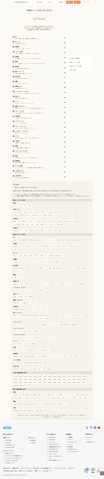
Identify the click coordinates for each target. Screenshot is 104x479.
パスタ (41, 277)
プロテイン (80, 324)
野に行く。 (65, 415)
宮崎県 (84, 382)
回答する (77, 2)
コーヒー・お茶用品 (40, 350)
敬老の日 (23, 215)
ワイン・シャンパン (18, 331)
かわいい (75, 397)
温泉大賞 (33, 440)
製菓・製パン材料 (53, 255)
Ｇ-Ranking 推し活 (57, 417)
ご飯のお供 (60, 221)
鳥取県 (15, 382)
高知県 (54, 382)
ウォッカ (31, 337)
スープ (36, 290)
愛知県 (50, 379)
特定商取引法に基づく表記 (10, 471)
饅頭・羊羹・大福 (37, 315)
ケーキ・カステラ (66, 315)
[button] (39, 37)
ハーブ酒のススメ (47, 417)
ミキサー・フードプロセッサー (62, 356)
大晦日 (50, 215)
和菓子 (23, 315)
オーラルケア (53, 224)
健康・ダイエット (27, 302)
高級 (27, 397)
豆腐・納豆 (56, 268)
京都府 (64, 379)
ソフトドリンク (17, 324)
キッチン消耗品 (44, 362)
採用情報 (70, 447)
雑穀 (42, 255)
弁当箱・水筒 (31, 350)
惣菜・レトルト (44, 268)
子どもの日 (56, 212)
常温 (81, 397)
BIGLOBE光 (9, 440)
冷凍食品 (16, 309)
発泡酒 (33, 343)
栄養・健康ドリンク (18, 302)
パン (47, 255)
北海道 (15, 376)
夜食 (40, 221)
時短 (16, 404)
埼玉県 (64, 376)
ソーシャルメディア (73, 451)
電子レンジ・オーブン (36, 356)
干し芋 (37, 268)
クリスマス (40, 215)
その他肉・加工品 (75, 240)
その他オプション (10, 463)
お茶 (29, 324)
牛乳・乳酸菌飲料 (72, 324)
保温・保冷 (21, 404)
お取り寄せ (16, 369)
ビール (15, 343)
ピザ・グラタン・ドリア (31, 309)
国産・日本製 (84, 394)
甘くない (39, 397)
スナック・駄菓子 (44, 318)
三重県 (54, 379)
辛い (49, 397)
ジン (26, 337)
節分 (25, 212)
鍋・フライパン (78, 356)
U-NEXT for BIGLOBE (11, 460)
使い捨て (42, 410)
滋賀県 (59, 379)
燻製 (50, 268)
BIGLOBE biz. (52, 437)
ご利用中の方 (89, 434)
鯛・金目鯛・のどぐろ (47, 246)
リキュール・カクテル (18, 337)
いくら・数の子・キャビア (59, 246)
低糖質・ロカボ (17, 394)
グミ (37, 318)
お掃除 (76, 221)
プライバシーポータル (60, 468)
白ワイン (31, 331)
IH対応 (30, 410)
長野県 (15, 379)
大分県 (79, 382)
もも (29, 262)
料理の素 (82, 283)
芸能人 (78, 394)
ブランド (70, 439)
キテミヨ (54, 415)
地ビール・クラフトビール (24, 343)
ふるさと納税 (17, 224)
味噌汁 (41, 290)
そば (25, 277)
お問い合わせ (6, 468)
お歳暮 (34, 215)
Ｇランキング (21, 415)
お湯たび (38, 415)
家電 (21, 356)
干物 (85, 246)
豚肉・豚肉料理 (30, 240)
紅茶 (34, 324)
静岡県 (45, 379)
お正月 (15, 212)
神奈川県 (79, 376)
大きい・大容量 (57, 404)
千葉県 (69, 376)
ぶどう (33, 262)
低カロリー (21, 397)
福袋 (23, 224)
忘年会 (45, 215)
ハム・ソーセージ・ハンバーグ (49, 240)
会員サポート (90, 442)
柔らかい (60, 397)
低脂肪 (34, 394)
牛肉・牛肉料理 (22, 240)
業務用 (42, 224)
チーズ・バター (73, 268)
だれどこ (27, 415)
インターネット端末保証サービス (14, 456)
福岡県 (59, 382)
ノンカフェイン (65, 394)
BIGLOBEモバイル (10, 445)
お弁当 (44, 221)
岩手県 (25, 376)
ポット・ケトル (51, 356)
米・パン (16, 255)
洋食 (45, 369)
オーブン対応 (36, 410)
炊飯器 (44, 356)
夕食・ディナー (33, 221)
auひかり (8, 442)
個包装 (50, 404)
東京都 (74, 376)
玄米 (31, 255)
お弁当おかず (22, 309)
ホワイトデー (44, 212)
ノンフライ (72, 394)
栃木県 (54, 376)
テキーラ (41, 337)
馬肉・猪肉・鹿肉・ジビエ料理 (63, 240)
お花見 (50, 212)
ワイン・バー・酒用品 (50, 350)
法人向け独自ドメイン (54, 460)
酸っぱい (54, 397)
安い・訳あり (33, 397)
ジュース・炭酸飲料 (41, 324)
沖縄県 (21, 385)
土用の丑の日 (17, 215)
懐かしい (65, 397)
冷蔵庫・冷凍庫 (27, 356)
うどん (20, 277)
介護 (37, 224)
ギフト (27, 230)
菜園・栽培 (60, 224)
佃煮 (27, 268)
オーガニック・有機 (57, 394)
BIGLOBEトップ (47, 471)
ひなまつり (38, 212)
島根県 (20, 382)
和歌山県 (84, 379)
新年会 (20, 212)
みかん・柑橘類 (55, 262)
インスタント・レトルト (19, 290)
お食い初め (37, 230)
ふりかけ (32, 268)
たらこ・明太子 (69, 246)
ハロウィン (29, 215)
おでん (26, 296)
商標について (37, 471)
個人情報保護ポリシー (46, 468)
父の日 (66, 212)
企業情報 (68, 434)
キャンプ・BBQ (53, 230)
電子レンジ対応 (23, 410)
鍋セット (16, 296)
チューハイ (47, 337)
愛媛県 (50, 382)
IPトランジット (53, 454)
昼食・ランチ (25, 221)
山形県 (40, 376)
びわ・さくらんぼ (46, 262)
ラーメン (36, 277)
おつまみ (54, 221)
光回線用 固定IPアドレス (55, 447)
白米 (21, 255)
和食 (22, 369)
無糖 (24, 394)
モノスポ (59, 415)
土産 (33, 224)
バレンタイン (31, 212)
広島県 (30, 382)
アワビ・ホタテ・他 (78, 246)
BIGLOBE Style (72, 449)
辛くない (44, 397)
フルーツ (40, 309)
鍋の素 (31, 296)
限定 (85, 397)
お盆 (76, 212)
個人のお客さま (7, 434)
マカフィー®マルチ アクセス (55, 457)
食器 (16, 350)
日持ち (15, 397)
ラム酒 (36, 337)
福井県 (35, 379)
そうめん (30, 277)
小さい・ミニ (64, 404)
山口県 (35, 382)
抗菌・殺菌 (27, 404)
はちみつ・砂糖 (81, 268)
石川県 (30, 379)
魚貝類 (15, 246)
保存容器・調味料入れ (34, 362)
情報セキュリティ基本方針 (25, 471)
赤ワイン (26, 331)
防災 (28, 224)
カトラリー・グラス (23, 350)
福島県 (45, 376)
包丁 (72, 356)
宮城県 (30, 376)
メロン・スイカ (22, 262)
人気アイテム (50, 2)
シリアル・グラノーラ (18, 271)
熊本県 (74, 382)
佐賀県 (64, 382)
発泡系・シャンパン (39, 331)
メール (89, 439)
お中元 (81, 212)
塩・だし (37, 283)
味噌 (22, 283)
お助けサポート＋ (10, 453)
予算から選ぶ (73, 70)
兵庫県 (74, 379)
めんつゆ (32, 283)
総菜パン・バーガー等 (63, 255)
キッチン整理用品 (24, 362)
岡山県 (25, 382)
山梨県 (84, 376)
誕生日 (15, 230)
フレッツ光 (52, 442)
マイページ (86, 2)
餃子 (40, 369)
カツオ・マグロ (38, 246)
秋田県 (35, 376)
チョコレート (59, 315)
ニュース (70, 444)
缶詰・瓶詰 (22, 268)
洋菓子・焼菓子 (46, 315)
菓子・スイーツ (17, 315)
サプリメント (35, 302)
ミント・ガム (31, 318)
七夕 (71, 212)
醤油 (27, 283)
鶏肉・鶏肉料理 (38, 240)
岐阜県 (40, 379)
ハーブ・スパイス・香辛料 (57, 283)
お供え (59, 230)
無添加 (49, 394)
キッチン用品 (17, 362)
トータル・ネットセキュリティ (14, 458)
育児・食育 (81, 221)
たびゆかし (82, 415)
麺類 (16, 277)
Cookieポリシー (72, 468)
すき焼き (21, 296)
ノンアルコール (54, 337)
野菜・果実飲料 (64, 324)
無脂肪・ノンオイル (42, 394)
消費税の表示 (15, 468)
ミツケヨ (76, 415)
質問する (70, 2)
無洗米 (26, 255)
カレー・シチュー (29, 290)
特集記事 (61, 2)
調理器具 (16, 356)
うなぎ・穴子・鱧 (22, 246)
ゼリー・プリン (80, 315)
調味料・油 (16, 283)
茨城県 (50, 376)
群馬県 (59, 376)
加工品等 (16, 268)
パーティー (21, 230)
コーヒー (24, 324)
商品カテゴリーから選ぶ (76, 66)
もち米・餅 (36, 255)
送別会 (31, 230)
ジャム (88, 268)
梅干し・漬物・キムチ (64, 268)
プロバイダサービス (54, 444)
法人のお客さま (51, 434)
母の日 (61, 212)
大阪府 (69, 379)
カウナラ (71, 415)
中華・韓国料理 (33, 369)
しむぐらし (33, 442)
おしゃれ (70, 397)
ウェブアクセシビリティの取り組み (30, 468)
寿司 (16, 249)
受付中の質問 (39, 2)
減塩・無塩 (29, 394)
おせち (27, 369)
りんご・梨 (39, 262)
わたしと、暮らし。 (45, 415)
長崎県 (69, 382)
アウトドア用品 (86, 356)
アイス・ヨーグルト (18, 318)
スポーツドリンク (50, 324)
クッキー (53, 315)
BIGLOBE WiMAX (10, 447)
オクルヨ (32, 415)
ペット (47, 224)
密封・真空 (33, 404)
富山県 (25, 379)
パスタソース (76, 283)
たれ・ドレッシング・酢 (46, 283)
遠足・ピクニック (44, 230)
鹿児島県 (16, 385)
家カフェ (71, 221)
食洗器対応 (16, 410)
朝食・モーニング (17, 221)
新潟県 (20, 379)
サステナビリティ (72, 442)
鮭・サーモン (30, 246)
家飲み (65, 221)
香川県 (45, 382)
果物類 (15, 262)
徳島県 (40, 382)
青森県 (20, 376)
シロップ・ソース (68, 283)
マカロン (74, 315)
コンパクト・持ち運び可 (42, 404)
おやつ (49, 221)
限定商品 (49, 369)
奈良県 (79, 379)
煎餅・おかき (29, 315)
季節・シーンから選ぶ (75, 62)
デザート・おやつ (47, 309)
